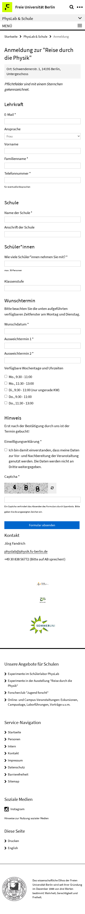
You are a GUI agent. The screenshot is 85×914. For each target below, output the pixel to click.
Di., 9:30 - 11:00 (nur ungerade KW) (34, 390)
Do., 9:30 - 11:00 (20, 396)
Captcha (10, 476)
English (13, 848)
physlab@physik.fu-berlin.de (26, 551)
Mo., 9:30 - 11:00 (20, 376)
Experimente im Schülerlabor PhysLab (33, 674)
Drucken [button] (13, 841)
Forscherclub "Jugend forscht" (28, 692)
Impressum (15, 760)
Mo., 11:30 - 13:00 (21, 383)
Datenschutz (16, 767)
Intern (12, 746)
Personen (14, 739)
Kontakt (13, 753)
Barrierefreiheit (18, 774)
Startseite (10, 36)
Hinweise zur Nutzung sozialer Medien (26, 818)
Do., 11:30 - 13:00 (21, 403)
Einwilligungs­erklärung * (23, 441)
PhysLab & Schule (35, 36)
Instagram (17, 809)
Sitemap (13, 781)
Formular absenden (42, 525)
